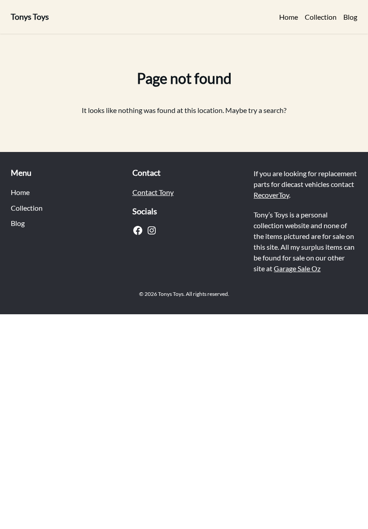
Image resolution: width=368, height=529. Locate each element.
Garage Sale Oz (297, 268)
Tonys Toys (30, 17)
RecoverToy (271, 195)
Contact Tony (153, 192)
